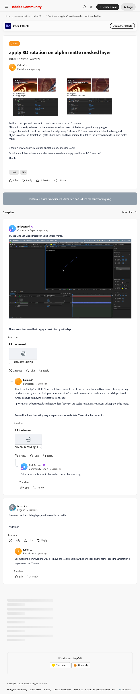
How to (14, 172)
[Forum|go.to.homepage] (27, 7)
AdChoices (126, 689)
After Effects (39, 16)
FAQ (24, 172)
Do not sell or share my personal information (94, 689)
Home (8, 16)
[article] (70, 299)
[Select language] (92, 7)
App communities (22, 16)
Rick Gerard (23, 226)
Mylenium (22, 506)
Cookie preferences (62, 689)
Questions (52, 16)
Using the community (17, 689)
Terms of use (35, 689)
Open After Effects (122, 25)
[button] (6, 7)
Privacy (47, 689)
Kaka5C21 (22, 65)
